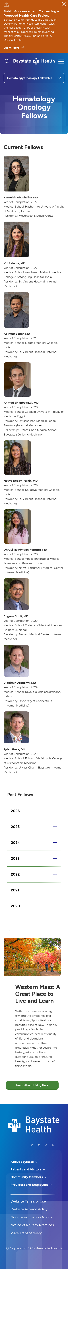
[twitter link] (39, 1145)
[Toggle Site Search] (7, 61)
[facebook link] (46, 1145)
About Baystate (22, 1162)
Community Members (27, 1177)
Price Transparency (26, 1233)
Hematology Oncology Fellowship (29, 78)
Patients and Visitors (26, 1169)
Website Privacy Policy (29, 1209)
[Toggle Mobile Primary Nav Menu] (61, 61)
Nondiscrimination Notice (32, 1217)
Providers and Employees (30, 1185)
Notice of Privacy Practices (32, 1225)
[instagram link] (32, 1145)
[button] (34, 811)
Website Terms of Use (28, 1201)
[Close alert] (64, 4)
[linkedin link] (53, 1145)
